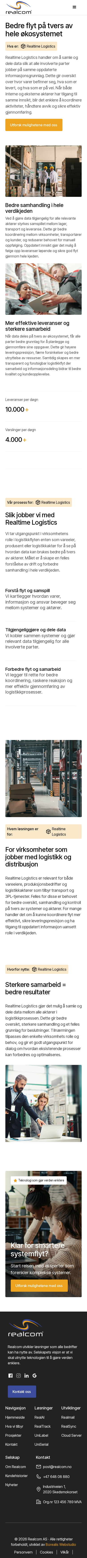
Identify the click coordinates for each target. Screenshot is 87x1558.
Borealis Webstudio (61, 1544)
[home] (18, 7)
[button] (74, 7)
